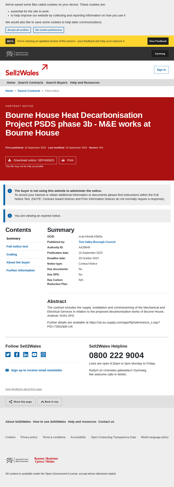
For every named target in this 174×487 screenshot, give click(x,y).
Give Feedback (158, 41)
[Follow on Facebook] (16, 354)
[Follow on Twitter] (8, 354)
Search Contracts (30, 82)
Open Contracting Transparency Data (113, 437)
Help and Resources (85, 82)
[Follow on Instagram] (43, 354)
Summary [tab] (13, 238)
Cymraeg (160, 53)
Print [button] (69, 160)
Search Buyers (56, 82)
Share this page (22, 401)
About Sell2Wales (18, 421)
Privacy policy (29, 437)
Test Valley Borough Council (97, 242)
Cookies (10, 437)
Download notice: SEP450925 (33, 160)
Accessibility (78, 437)
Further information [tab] (20, 270)
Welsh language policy (155, 437)
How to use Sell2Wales (49, 421)
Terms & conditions (54, 437)
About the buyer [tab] (18, 262)
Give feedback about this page (23, 389)
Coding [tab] (11, 254)
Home (11, 82)
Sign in (161, 69)
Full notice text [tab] (17, 246)
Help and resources (82, 421)
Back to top (51, 401)
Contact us (106, 421)
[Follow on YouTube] (34, 354)
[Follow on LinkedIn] (25, 354)
